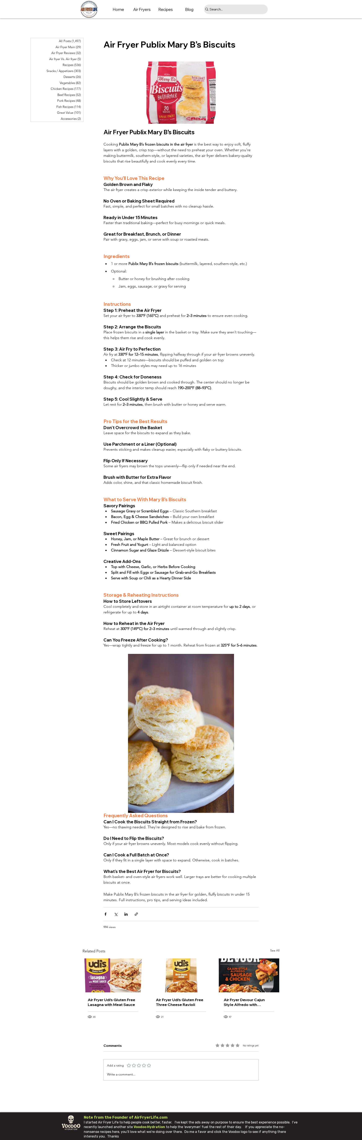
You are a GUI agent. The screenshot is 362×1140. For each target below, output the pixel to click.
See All (274, 950)
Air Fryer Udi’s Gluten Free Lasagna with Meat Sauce (111, 1002)
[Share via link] (136, 914)
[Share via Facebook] (105, 914)
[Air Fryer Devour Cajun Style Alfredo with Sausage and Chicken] (249, 975)
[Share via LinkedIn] (126, 914)
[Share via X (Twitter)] (116, 914)
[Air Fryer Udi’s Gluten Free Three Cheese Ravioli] (181, 975)
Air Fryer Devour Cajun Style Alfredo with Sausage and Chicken (244, 1002)
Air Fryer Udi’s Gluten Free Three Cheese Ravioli (179, 1002)
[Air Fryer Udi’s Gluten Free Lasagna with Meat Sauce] (113, 975)
